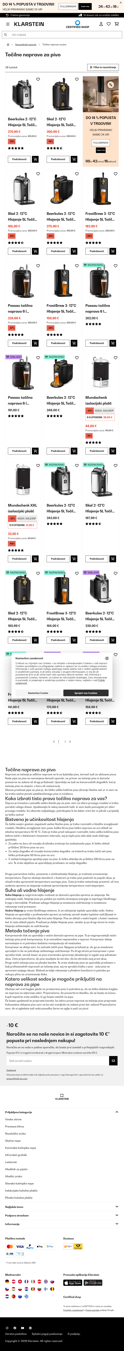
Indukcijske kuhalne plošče (21, 1190)
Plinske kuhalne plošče (18, 1197)
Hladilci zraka (13, 1176)
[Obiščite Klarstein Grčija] (26, 1296)
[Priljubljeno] (109, 24)
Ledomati (11, 1162)
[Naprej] (70, 741)
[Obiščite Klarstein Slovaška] (52, 1281)
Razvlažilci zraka (15, 1133)
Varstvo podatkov (16, 1333)
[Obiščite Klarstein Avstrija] (14, 1281)
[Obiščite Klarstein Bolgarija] (39, 1289)
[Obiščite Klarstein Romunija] (33, 1289)
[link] (23, 94)
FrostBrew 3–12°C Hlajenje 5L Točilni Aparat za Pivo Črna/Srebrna (61, 308)
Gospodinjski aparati (26, 44)
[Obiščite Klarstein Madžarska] (14, 1289)
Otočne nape (13, 1140)
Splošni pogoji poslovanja (47, 1333)
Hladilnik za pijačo (16, 1169)
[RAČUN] (101, 24)
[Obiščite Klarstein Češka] (7, 1289)
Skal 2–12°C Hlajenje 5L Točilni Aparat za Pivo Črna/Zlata (61, 122)
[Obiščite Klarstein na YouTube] (23, 1328)
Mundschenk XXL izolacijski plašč (22, 508)
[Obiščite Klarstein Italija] (33, 1281)
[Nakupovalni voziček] (116, 24)
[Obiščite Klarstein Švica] (20, 1281)
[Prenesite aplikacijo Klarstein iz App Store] (72, 1283)
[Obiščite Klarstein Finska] (46, 1289)
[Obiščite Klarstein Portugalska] (14, 1296)
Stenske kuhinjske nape (19, 1183)
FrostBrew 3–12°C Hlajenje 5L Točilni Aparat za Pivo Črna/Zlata (100, 216)
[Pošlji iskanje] (5, 35)
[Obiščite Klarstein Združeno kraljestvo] (46, 1281)
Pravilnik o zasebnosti (73, 1310)
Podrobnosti (19, 159)
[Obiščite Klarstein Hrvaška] (26, 1289)
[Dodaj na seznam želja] (38, 79)
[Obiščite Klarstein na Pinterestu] (30, 1328)
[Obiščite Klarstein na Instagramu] (7, 1328)
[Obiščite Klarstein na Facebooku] (15, 1328)
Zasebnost (11, 1070)
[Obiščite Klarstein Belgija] (52, 1289)
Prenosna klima (14, 1126)
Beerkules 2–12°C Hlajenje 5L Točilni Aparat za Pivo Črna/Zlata (61, 216)
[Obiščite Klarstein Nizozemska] (7, 1296)
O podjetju (74, 1333)
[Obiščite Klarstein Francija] (26, 1281)
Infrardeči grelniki (16, 1155)
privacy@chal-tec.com (16, 1078)
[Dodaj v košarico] (35, 159)
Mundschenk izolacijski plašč (98, 400)
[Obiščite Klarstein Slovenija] (20, 1296)
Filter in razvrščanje (104, 67)
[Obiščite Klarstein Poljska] (20, 1289)
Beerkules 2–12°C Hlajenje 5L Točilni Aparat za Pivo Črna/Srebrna (23, 122)
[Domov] (11, 44)
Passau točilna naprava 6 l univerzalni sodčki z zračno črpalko (23, 308)
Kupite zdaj (85, 6)
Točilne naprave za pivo (54, 44)
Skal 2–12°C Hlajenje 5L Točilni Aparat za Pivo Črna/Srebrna (23, 216)
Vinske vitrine (13, 1119)
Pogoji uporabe (92, 1310)
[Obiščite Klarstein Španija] (39, 1281)
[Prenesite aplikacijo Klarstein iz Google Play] (93, 1283)
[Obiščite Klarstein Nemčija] (7, 1281)
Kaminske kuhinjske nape (20, 1147)
